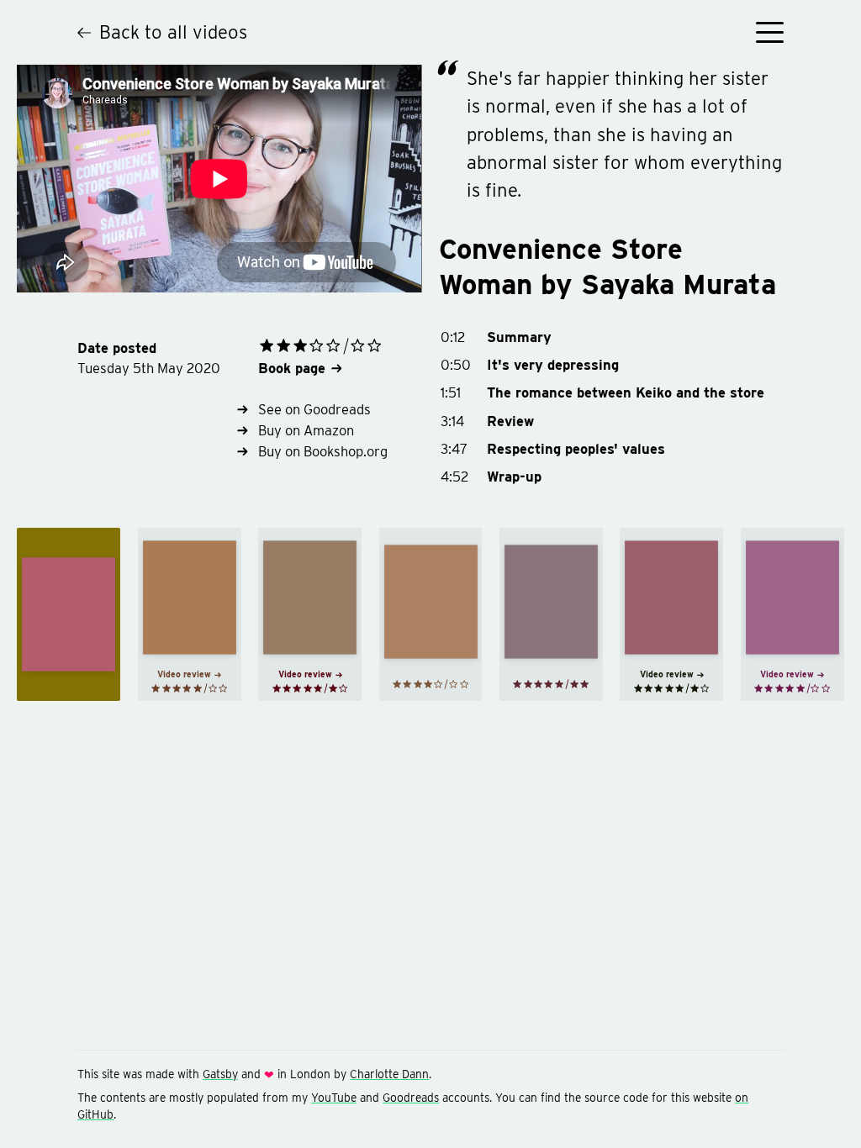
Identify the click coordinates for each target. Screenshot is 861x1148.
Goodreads (411, 1097)
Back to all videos (172, 32)
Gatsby (220, 1074)
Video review (184, 674)
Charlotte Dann (389, 1074)
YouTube (334, 1097)
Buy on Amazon (306, 430)
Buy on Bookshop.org (323, 451)
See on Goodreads (314, 409)
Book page (291, 368)
